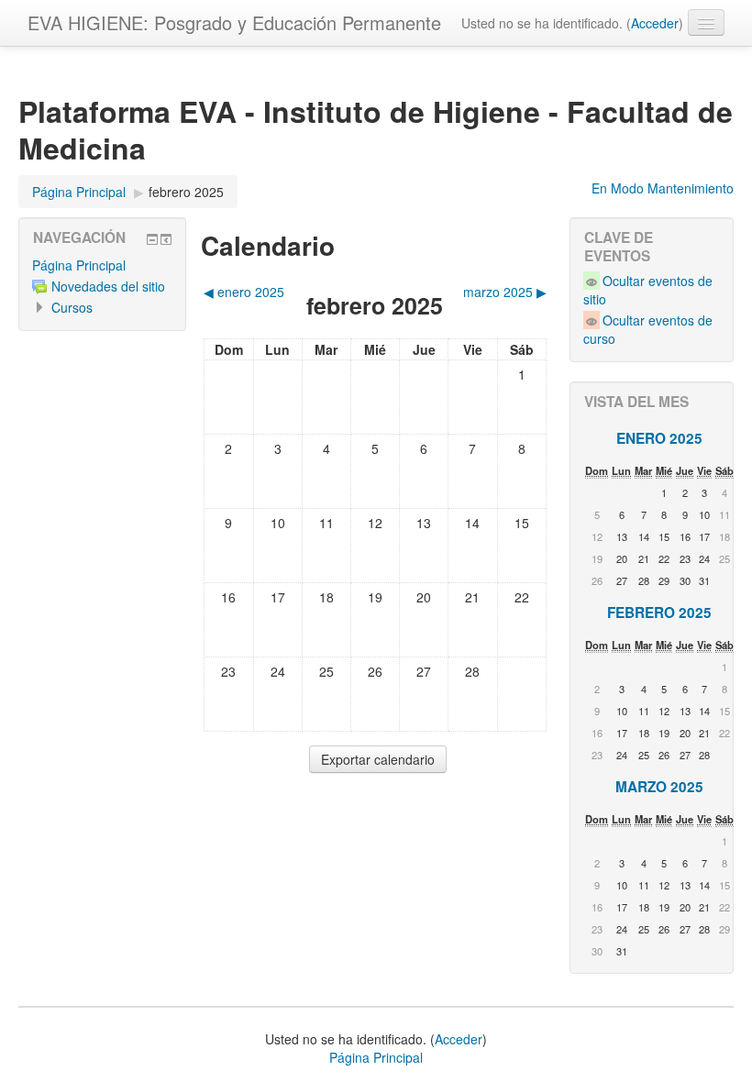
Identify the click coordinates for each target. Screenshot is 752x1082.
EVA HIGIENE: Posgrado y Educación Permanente (234, 22)
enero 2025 (659, 438)
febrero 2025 (186, 191)
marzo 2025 (659, 787)
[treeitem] (102, 265)
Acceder (655, 23)
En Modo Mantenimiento (663, 188)
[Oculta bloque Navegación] (152, 239)
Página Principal (79, 265)
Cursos (72, 307)
